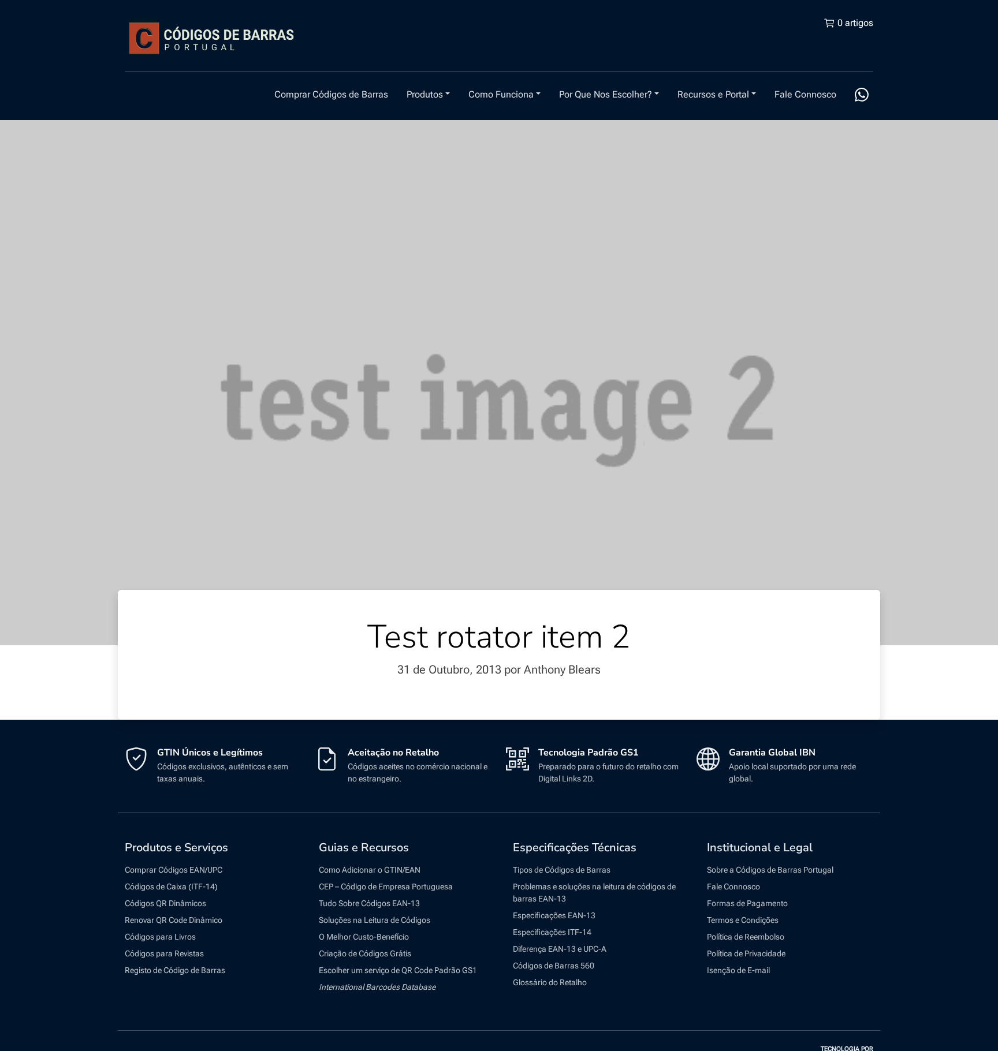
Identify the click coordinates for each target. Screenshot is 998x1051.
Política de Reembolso (745, 936)
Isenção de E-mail (738, 970)
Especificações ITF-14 (552, 932)
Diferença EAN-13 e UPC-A (559, 948)
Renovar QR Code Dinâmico (173, 920)
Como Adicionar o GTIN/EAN (369, 869)
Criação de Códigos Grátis (365, 953)
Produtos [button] (425, 94)
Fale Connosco (805, 94)
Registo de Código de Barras (175, 970)
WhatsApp (861, 94)
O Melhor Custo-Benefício (364, 936)
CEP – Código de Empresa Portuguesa (386, 886)
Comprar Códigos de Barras (331, 94)
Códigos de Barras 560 (553, 965)
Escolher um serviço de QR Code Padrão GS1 (398, 970)
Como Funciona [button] (501, 94)
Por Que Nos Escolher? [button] (605, 94)
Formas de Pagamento (747, 903)
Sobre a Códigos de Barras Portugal (770, 869)
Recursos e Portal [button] (713, 94)
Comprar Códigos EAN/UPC (173, 869)
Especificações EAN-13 (554, 915)
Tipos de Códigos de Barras (561, 869)
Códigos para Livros (160, 936)
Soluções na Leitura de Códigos (374, 920)
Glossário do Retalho (550, 982)
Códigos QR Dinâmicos (165, 903)
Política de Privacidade (746, 953)
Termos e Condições (743, 920)
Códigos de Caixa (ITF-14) (171, 886)
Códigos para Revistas (164, 953)
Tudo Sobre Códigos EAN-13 (369, 903)
